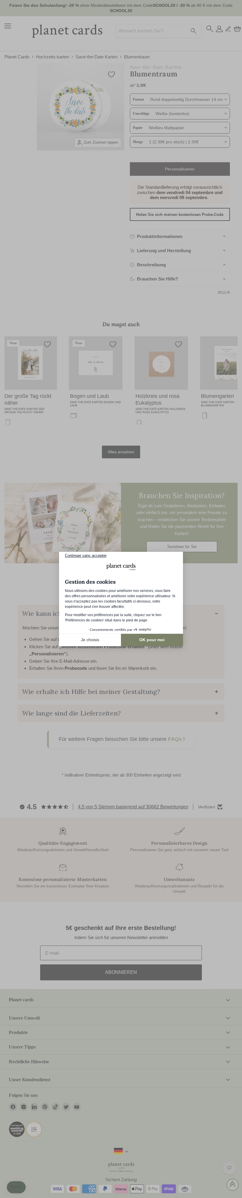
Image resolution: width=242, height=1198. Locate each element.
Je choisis (90, 639)
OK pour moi (152, 639)
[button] (16, 1187)
